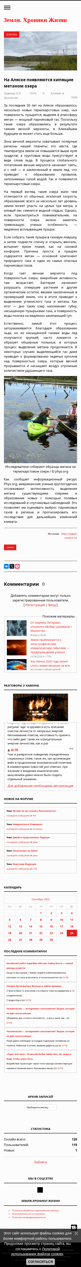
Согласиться (40, 1261)
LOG (35, 868)
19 (9, 933)
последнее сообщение (17, 815)
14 (30, 926)
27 (20, 940)
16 (51, 926)
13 (20, 926)
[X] (11, 566)
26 (9, 940)
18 (71, 926)
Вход (52, 605)
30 (51, 940)
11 (71, 920)
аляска (10, 547)
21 (30, 933)
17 (61, 926)
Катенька (37, 829)
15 (40, 926)
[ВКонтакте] (6, 566)
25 (71, 933)
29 (40, 940)
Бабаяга (40, 1162)
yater (35, 842)
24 (61, 933)
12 (9, 926)
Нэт (34, 815)
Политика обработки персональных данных (35, 1210)
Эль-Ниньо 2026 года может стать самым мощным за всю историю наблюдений (50, 665)
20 (20, 933)
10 (61, 920)
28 (30, 940)
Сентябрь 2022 (41, 899)
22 (40, 933)
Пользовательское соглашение (28, 1213)
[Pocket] (17, 566)
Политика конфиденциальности (29, 1217)
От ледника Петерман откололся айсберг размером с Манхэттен (51, 627)
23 (51, 933)
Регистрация (35, 605)
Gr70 (65, 977)
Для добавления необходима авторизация (40, 786)
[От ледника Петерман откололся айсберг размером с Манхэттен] (17, 635)
